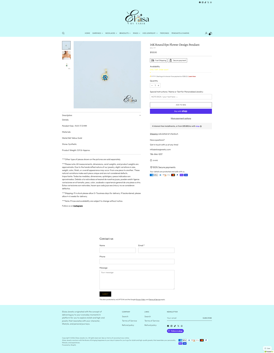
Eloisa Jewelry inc (81, 338)
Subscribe (207, 318)
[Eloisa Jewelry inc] (137, 17)
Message (103, 267)
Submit (105, 294)
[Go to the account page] (206, 33)
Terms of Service (155, 299)
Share (155, 160)
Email (141, 245)
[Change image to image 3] (66, 65)
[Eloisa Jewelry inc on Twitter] (208, 2)
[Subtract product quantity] (152, 85)
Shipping (154, 134)
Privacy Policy (141, 299)
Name (102, 245)
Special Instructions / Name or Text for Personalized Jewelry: (176, 91)
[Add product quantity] (158, 85)
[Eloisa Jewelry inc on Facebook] (200, 2)
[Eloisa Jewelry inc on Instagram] (203, 2)
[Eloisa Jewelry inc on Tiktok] (205, 2)
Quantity (154, 80)
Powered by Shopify (69, 345)
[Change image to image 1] (66, 45)
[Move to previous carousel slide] (205, 225)
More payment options (181, 118)
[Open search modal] (63, 33)
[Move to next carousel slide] (210, 225)
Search (125, 316)
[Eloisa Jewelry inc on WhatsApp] (211, 2)
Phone (102, 256)
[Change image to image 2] (66, 55)
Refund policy (128, 325)
